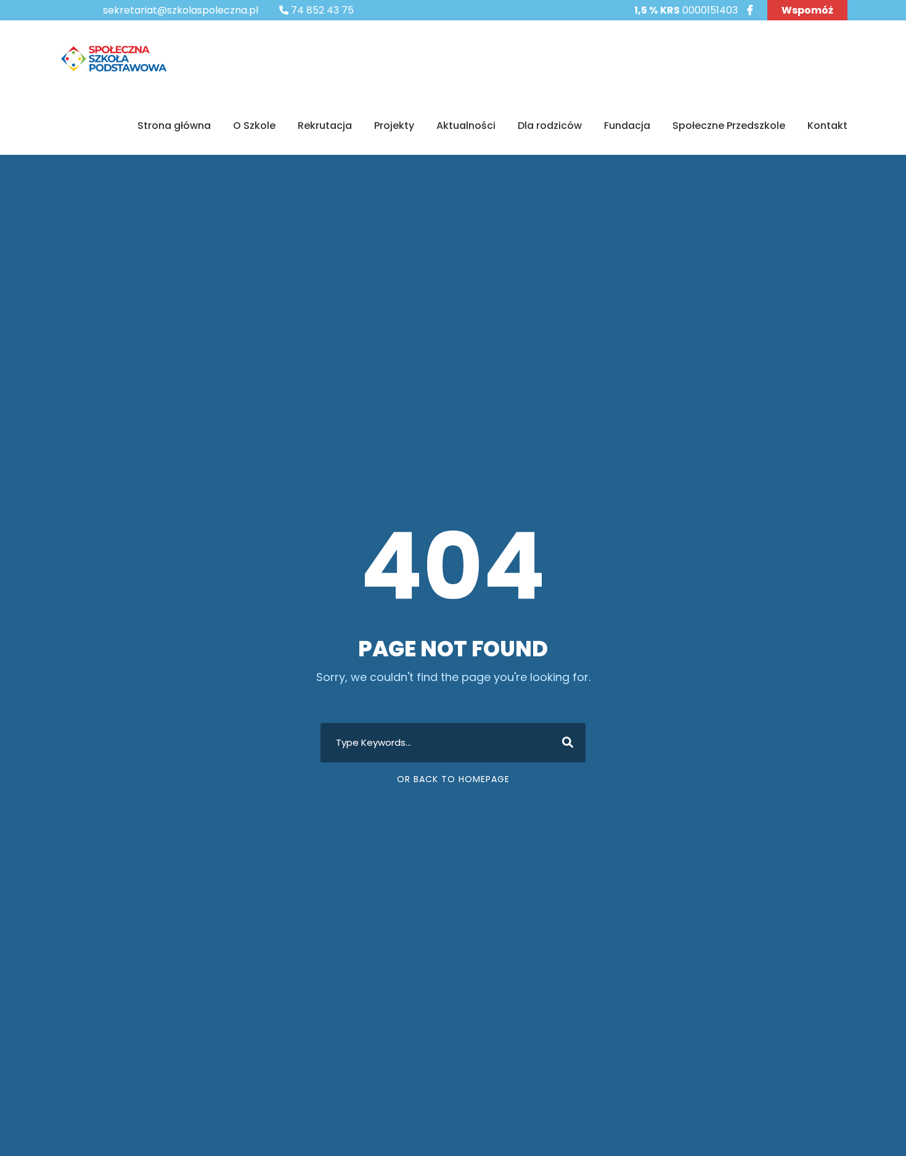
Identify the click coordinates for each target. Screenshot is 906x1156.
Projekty (394, 125)
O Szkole (254, 125)
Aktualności (466, 125)
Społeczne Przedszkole (728, 125)
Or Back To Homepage (453, 779)
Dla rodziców (550, 125)
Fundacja (627, 125)
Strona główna (174, 125)
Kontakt (827, 125)
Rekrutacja (325, 125)
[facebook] (750, 10)
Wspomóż (807, 10)
